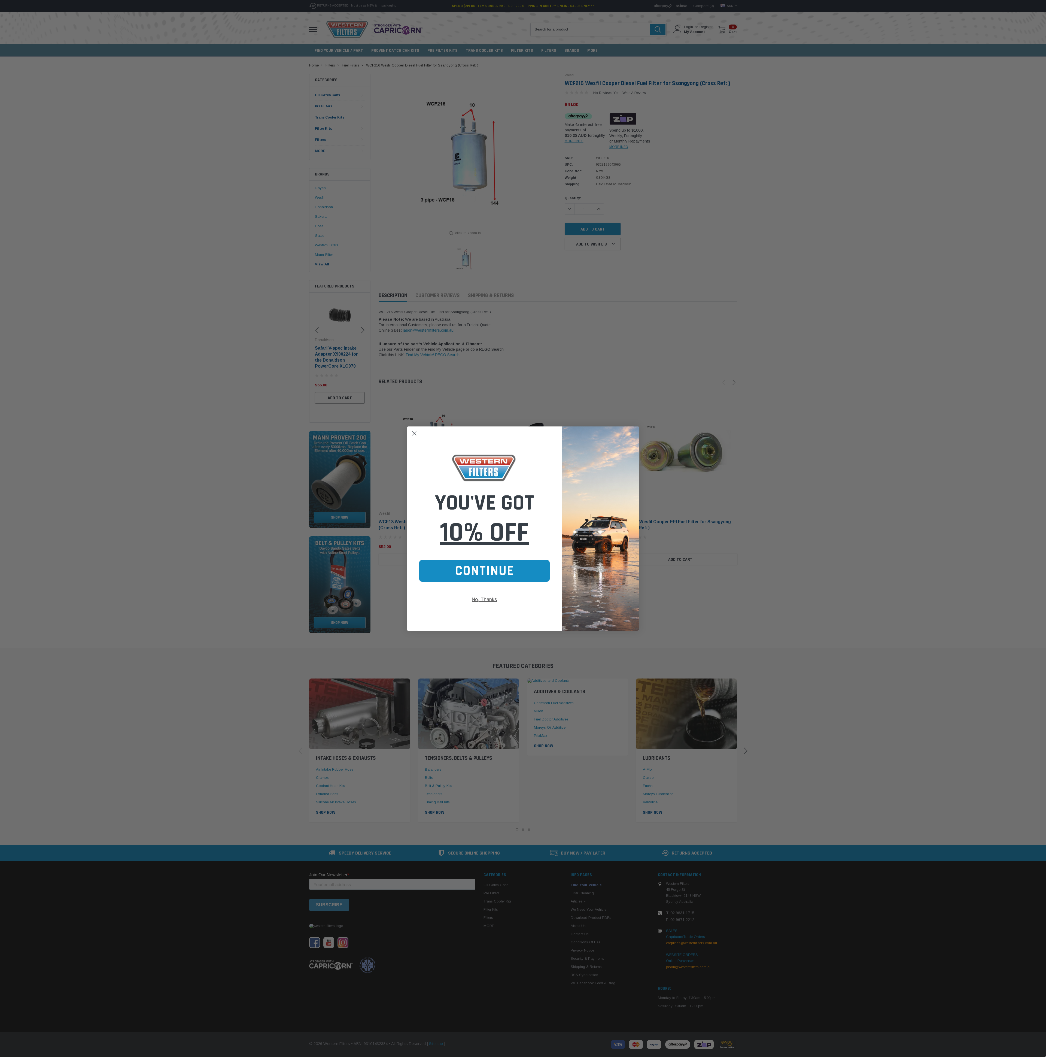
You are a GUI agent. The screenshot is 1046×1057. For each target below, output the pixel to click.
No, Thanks (484, 599)
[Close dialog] (414, 433)
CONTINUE (484, 571)
